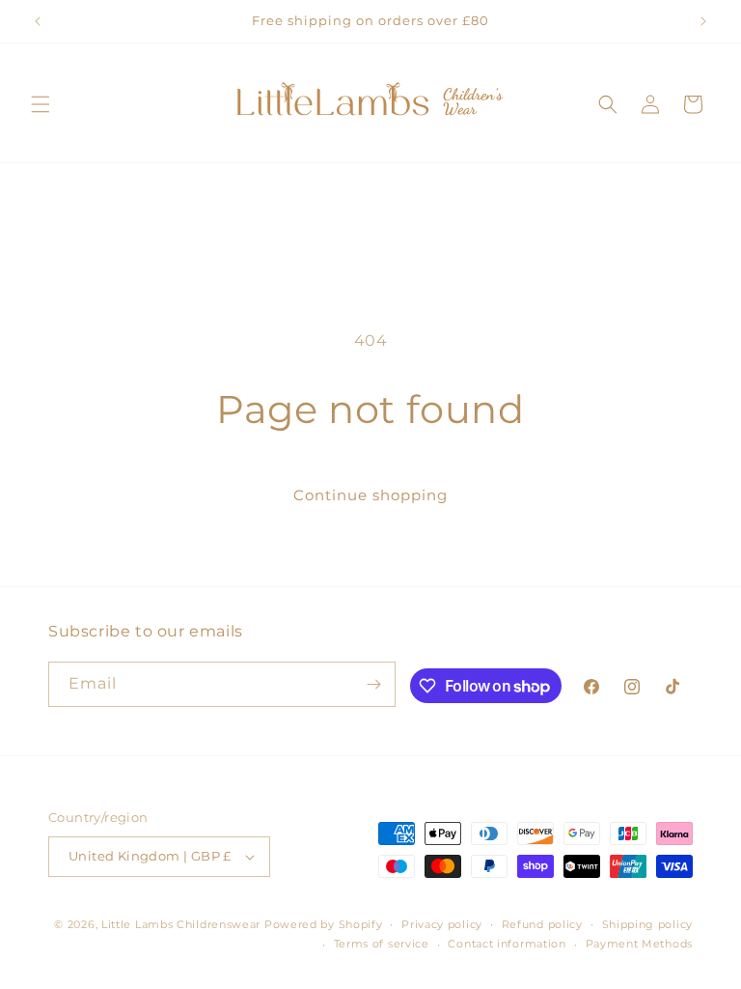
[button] (40, 104)
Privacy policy (441, 924)
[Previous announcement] (37, 21)
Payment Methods (640, 943)
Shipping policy (648, 924)
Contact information (506, 943)
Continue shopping (370, 495)
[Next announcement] (703, 21)
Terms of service (381, 943)
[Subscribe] (373, 684)
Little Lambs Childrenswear (181, 924)
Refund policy (542, 924)
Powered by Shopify (323, 924)
